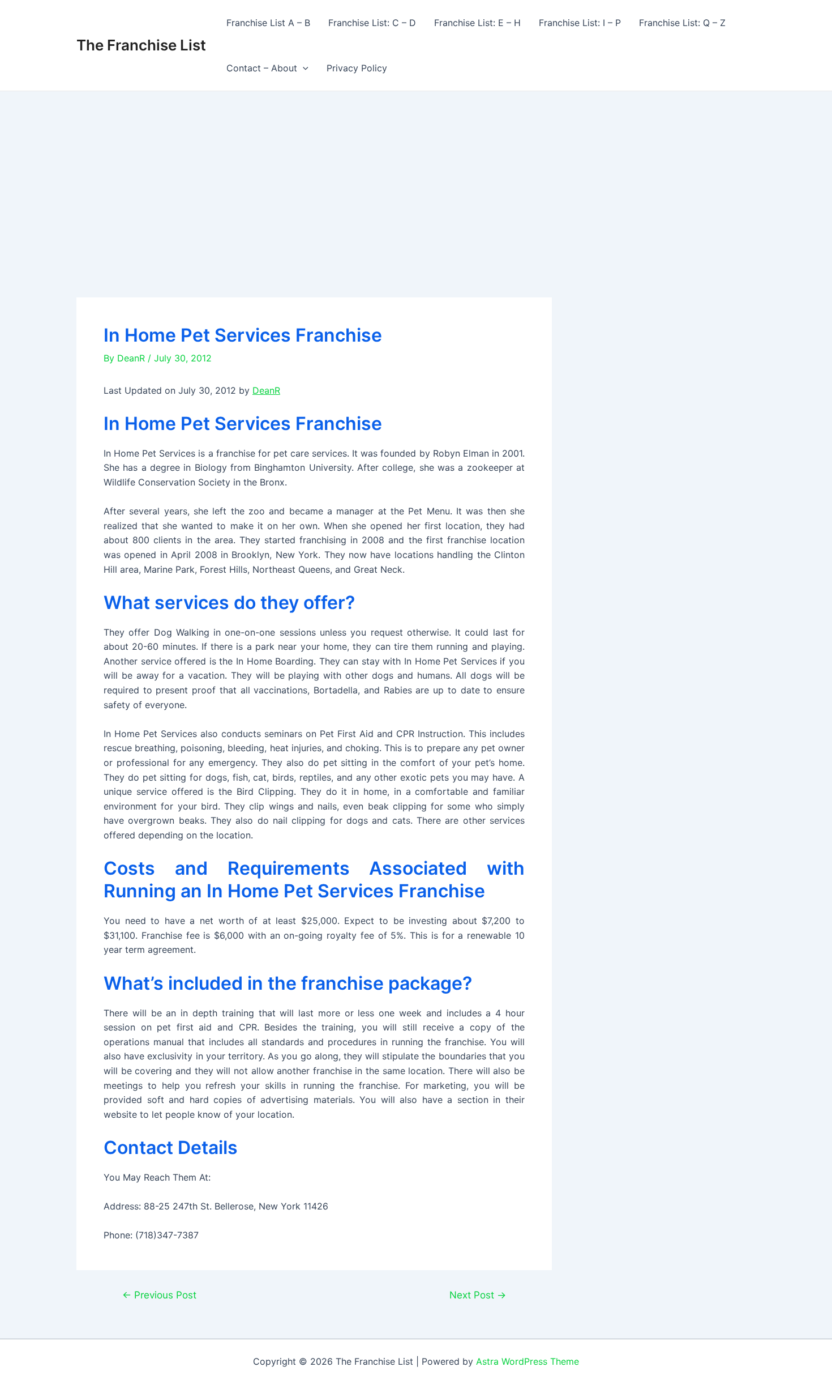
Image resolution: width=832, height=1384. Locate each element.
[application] (302, 68)
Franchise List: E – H (477, 22)
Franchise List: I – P (580, 22)
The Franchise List (141, 45)
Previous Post (159, 1295)
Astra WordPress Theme (527, 1361)
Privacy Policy (357, 68)
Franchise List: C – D (372, 22)
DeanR (266, 390)
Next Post (477, 1295)
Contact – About (261, 68)
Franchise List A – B (268, 22)
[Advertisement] (416, 176)
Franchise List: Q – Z (682, 22)
